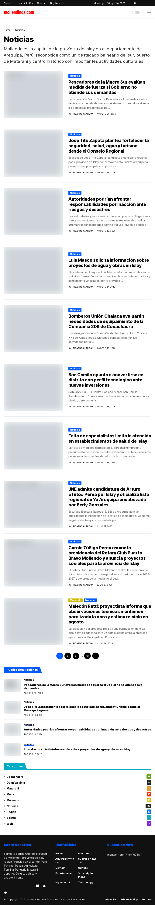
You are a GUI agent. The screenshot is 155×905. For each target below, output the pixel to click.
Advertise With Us (64, 860)
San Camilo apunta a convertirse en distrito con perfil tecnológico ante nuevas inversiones (105, 380)
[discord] (37, 885)
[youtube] (150, 3)
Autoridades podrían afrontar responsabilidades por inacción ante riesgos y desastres (107, 204)
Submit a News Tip (87, 860)
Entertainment (64, 873)
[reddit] (5, 892)
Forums (146, 899)
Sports (78, 817)
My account (62, 882)
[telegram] (16, 885)
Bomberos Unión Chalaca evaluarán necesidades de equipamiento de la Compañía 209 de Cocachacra (106, 321)
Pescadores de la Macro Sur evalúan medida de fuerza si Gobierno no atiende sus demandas (106, 87)
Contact (60, 867)
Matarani (78, 788)
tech (78, 823)
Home (7, 29)
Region (78, 811)
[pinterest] (145, 3)
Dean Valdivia (78, 782)
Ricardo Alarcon (83, 114)
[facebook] (129, 3)
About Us (83, 853)
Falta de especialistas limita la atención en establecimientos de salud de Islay (109, 438)
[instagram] (140, 3)
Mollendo (75, 600)
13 (87, 655)
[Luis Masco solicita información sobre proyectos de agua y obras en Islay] (12, 749)
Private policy (129, 899)
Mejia (78, 794)
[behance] (10, 886)
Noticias (20, 29)
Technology (85, 882)
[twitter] (134, 3)
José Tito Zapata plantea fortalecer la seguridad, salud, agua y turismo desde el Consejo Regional (108, 146)
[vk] (32, 886)
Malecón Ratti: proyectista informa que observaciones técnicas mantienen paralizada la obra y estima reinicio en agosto (109, 614)
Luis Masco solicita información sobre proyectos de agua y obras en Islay (108, 263)
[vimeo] (21, 886)
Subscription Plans (86, 875)
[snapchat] (44, 886)
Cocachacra (78, 776)
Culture (83, 867)
